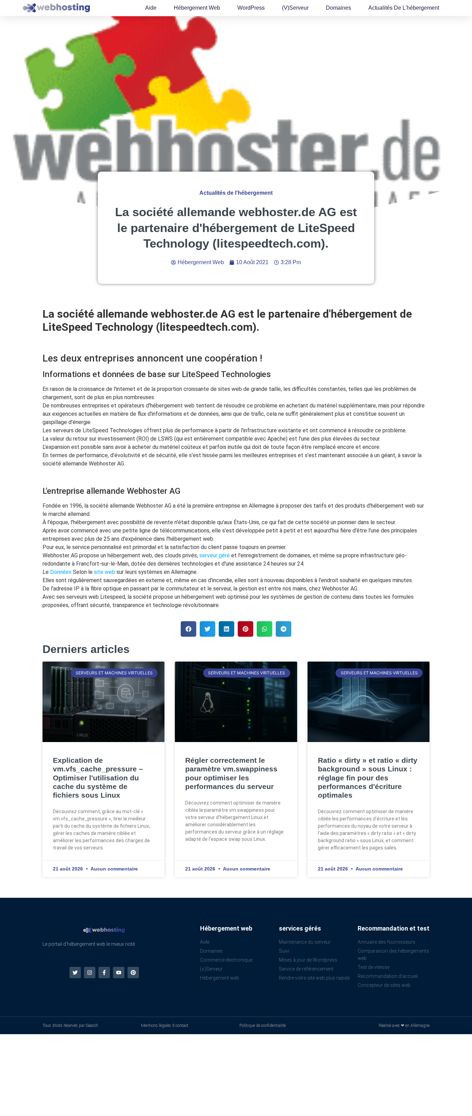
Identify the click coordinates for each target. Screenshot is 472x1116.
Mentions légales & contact (164, 1025)
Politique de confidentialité (262, 1025)
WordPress (251, 8)
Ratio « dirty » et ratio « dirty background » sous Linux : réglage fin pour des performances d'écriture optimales (367, 777)
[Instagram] (89, 972)
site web (104, 572)
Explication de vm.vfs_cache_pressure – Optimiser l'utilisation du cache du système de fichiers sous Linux (98, 777)
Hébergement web (197, 8)
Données (61, 572)
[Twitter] (75, 972)
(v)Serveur (295, 8)
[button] (188, 629)
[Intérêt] (133, 972)
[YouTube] (118, 972)
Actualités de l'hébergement (403, 8)
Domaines (338, 8)
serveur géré (214, 555)
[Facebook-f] (104, 972)
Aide (151, 8)
